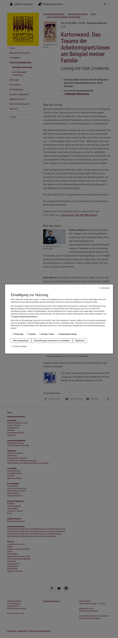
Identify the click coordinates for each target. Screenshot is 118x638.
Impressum (105, 288)
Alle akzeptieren (21, 340)
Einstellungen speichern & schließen (52, 340)
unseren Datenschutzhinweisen (25, 316)
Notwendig (18, 334)
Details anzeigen (20, 346)
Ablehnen (80, 340)
